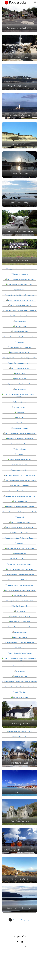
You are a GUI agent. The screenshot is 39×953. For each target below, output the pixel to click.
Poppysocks (19, 936)
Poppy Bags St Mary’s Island (19, 86)
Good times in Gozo (19, 144)
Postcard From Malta (19, 173)
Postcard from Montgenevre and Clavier (19, 851)
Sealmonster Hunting (19, 202)
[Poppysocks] (15, 3)
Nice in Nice (19, 792)
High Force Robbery (19, 57)
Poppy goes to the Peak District (20, 28)
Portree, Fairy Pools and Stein (19, 908)
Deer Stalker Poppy (19, 260)
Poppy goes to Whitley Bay (19, 115)
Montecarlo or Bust (19, 762)
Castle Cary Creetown (19, 821)
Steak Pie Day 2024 (19, 879)
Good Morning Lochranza (19, 723)
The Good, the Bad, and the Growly (19, 231)
